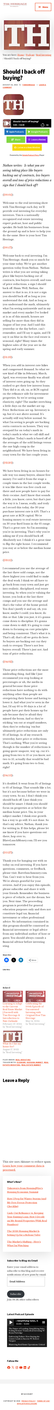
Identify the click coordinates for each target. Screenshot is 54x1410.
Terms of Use (43, 1401)
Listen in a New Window (28, 147)
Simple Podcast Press (30, 155)
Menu (45, 7)
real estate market (31, 1065)
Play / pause (10, 1322)
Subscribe (15, 1294)
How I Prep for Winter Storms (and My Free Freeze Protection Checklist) (26, 1202)
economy (21, 1062)
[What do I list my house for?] (13, 1036)
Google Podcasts (39, 131)
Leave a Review (38, 139)
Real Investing (23, 1060)
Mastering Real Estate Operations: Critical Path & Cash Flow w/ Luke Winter (27, 1346)
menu (43, 1322)
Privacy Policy (28, 1401)
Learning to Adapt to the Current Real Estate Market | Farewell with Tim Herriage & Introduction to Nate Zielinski (12, 1012)
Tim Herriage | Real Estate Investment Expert (15, 9)
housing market (35, 1062)
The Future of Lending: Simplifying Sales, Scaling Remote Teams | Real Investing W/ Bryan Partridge (27, 1331)
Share (17, 139)
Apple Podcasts (16, 131)
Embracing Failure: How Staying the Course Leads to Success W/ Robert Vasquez (24, 1339)
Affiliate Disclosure (27, 1403)
